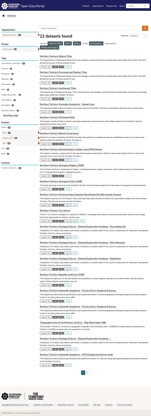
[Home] (3, 15)
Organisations (98, 6)
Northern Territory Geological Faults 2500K (61, 181)
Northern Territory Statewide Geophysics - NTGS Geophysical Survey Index (76, 354)
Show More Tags (10, 115)
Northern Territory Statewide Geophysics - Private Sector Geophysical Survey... (78, 290)
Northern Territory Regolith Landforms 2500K (62, 274)
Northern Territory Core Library (55, 210)
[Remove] (61, 44)
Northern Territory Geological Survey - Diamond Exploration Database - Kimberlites (80, 258)
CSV (67, 128)
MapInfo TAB (45, 67)
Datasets (86, 6)
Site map (96, 404)
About (122, 6)
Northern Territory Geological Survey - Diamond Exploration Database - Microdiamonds (82, 242)
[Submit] (145, 28)
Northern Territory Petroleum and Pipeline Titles (63, 72)
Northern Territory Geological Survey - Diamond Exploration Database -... (75, 338)
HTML (68, 67)
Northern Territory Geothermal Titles (58, 88)
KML (55, 67)
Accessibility (83, 404)
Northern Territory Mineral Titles (56, 56)
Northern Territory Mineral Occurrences (59, 133)
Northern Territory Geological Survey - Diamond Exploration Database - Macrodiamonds (83, 226)
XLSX (74, 221)
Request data (111, 6)
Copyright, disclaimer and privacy (15, 404)
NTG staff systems (125, 404)
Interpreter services (66, 404)
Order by (124, 36)
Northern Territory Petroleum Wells (57, 117)
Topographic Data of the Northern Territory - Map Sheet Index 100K (73, 322)
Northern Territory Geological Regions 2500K (62, 165)
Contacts (108, 404)
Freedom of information (43, 404)
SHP (61, 67)
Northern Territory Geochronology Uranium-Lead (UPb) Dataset (71, 149)
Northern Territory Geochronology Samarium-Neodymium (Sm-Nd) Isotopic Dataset (80, 194)
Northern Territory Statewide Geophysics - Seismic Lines (67, 104)
